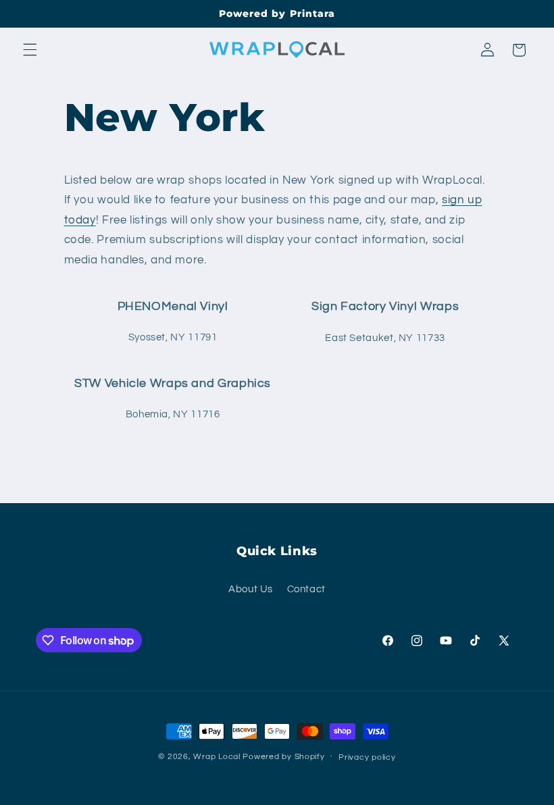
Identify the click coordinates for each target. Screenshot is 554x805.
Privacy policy (366, 757)
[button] (29, 50)
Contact (306, 589)
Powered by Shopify (283, 756)
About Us (250, 589)
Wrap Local (216, 756)
